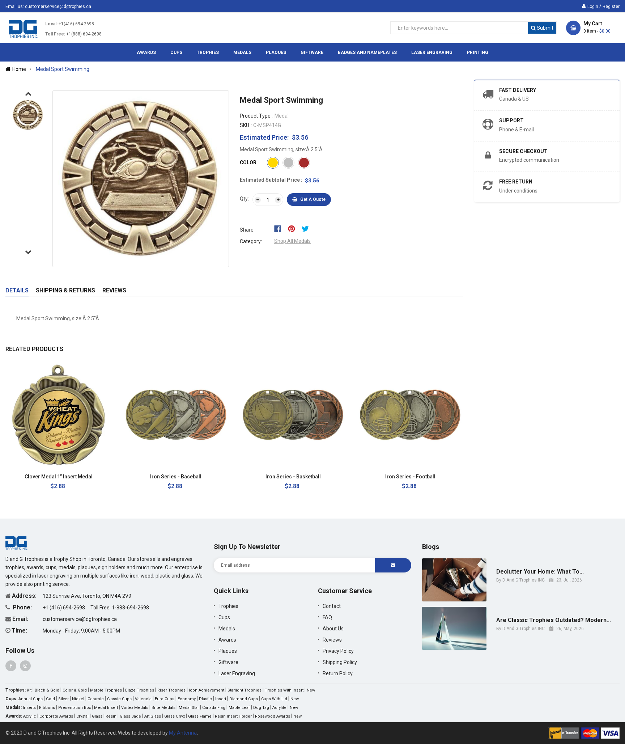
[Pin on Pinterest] (294, 228)
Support (511, 120)
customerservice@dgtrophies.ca (58, 6)
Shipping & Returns (65, 290)
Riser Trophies (171, 690)
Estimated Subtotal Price (270, 180)
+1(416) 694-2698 (76, 23)
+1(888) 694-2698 (84, 34)
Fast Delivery (517, 90)
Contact (332, 606)
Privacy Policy (338, 651)
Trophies (228, 606)
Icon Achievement (206, 690)
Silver (63, 699)
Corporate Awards (56, 716)
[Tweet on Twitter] (307, 228)
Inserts (29, 707)
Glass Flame (200, 716)
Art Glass (152, 716)
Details (17, 290)
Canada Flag (213, 707)
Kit (29, 690)
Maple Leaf (239, 707)
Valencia (143, 699)
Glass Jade (130, 716)
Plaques (227, 651)
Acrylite (279, 707)
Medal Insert (106, 707)
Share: (247, 230)
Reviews (114, 290)
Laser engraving (236, 673)
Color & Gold (75, 690)
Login (592, 6)
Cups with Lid (274, 699)
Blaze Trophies (139, 690)
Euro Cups (164, 699)
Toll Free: (55, 34)
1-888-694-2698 (130, 607)
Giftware (228, 662)
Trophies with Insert (284, 690)
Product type (255, 116)
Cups (224, 617)
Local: (51, 23)
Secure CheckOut (523, 151)
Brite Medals (163, 707)
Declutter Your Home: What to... (540, 571)
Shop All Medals (292, 241)
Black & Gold (47, 690)
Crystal (82, 716)
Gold (50, 699)
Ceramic (96, 699)
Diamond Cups (243, 699)
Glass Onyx (174, 716)
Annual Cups (30, 699)
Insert (220, 699)
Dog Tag (261, 707)
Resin (111, 716)
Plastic (205, 699)
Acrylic (29, 716)
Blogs (430, 546)
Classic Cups (119, 699)
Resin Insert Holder (233, 716)
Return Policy (338, 673)
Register (611, 6)
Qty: (244, 199)
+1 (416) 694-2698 (64, 607)
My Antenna (183, 733)
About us (333, 628)
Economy (187, 699)
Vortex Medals (134, 707)
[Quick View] (100, 476)
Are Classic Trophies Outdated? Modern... (553, 620)
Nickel (78, 699)
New (311, 690)
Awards (227, 640)
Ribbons (47, 707)
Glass (97, 716)
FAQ (327, 617)
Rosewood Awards (272, 716)
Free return (515, 182)
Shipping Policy (340, 662)
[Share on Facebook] (280, 228)
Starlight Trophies (245, 690)
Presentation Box (74, 707)
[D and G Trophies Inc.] (16, 543)
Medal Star (189, 707)
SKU (244, 125)
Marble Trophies (106, 690)
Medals (226, 628)
